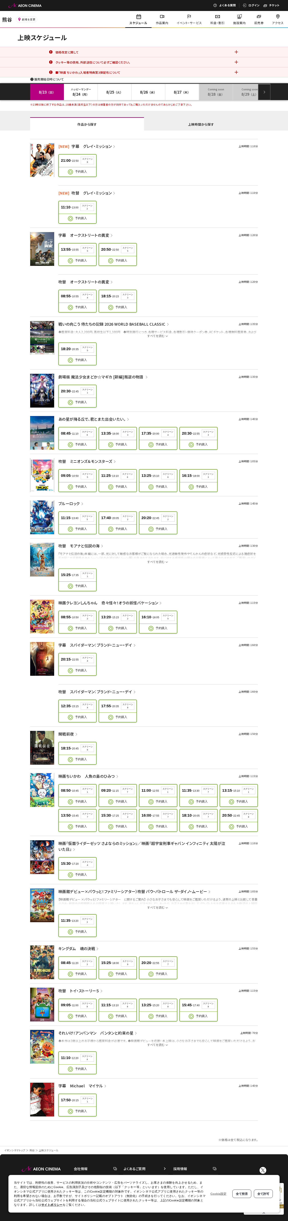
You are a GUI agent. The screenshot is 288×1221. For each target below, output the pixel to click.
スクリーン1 (87, 391)
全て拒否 (242, 1193)
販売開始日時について (49, 79)
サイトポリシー (52, 1204)
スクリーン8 (127, 706)
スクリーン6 (87, 160)
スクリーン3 (127, 296)
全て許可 (263, 1193)
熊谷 (32, 1150)
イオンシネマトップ (14, 1150)
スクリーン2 (87, 207)
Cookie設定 (218, 1193)
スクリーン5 (87, 249)
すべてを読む (156, 336)
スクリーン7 (127, 790)
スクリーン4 (87, 296)
